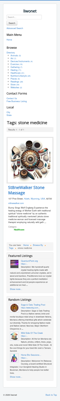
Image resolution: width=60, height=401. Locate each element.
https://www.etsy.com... (30, 307)
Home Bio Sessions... (31, 354)
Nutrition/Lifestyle (21, 75)
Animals (16, 55)
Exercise (17, 64)
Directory (11, 52)
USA (43, 198)
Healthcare (17, 72)
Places (15, 78)
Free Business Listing (17, 101)
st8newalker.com (16, 203)
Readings (17, 81)
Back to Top (51, 394)
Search (12, 23)
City (8, 112)
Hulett (26, 198)
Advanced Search (15, 28)
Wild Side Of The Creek (32, 333)
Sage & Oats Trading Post (33, 304)
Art (13, 58)
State (9, 115)
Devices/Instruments (22, 61)
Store (15, 84)
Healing (16, 69)
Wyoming (35, 198)
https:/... (24, 263)
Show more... (16, 289)
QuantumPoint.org (29, 260)
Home (9, 39)
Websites (16, 87)
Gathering (16, 67)
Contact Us (12, 98)
